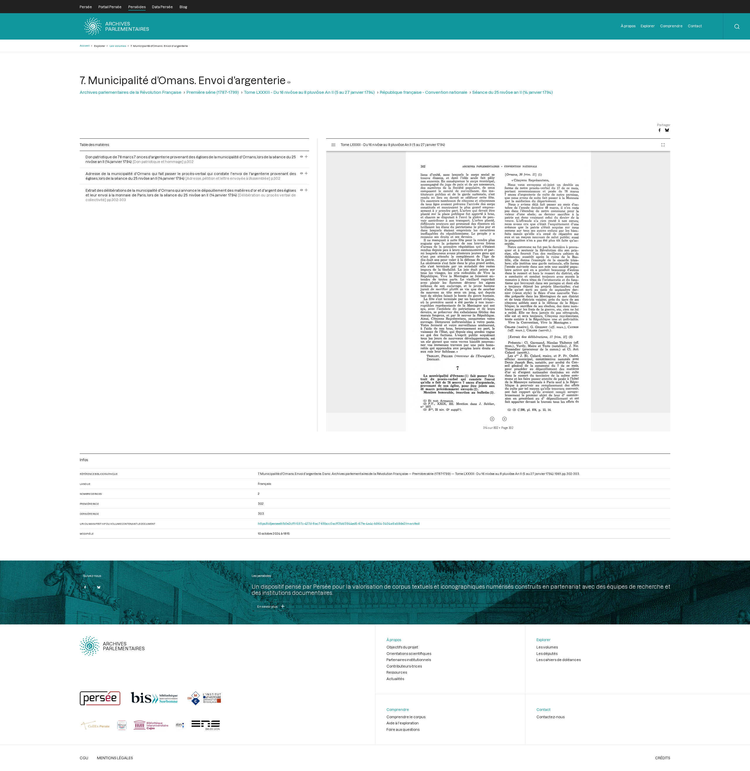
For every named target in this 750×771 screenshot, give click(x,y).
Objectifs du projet (402, 647)
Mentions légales (115, 758)
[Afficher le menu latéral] (333, 145)
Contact (695, 26)
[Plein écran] (663, 145)
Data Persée (162, 7)
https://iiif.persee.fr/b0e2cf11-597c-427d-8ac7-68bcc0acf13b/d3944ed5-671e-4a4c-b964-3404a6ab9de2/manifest (339, 523)
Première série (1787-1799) (212, 92)
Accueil (85, 45)
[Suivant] (504, 419)
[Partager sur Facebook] (659, 130)
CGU (84, 758)
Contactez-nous (550, 717)
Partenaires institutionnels (408, 660)
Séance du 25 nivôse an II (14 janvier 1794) (512, 92)
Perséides (137, 7)
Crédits (662, 758)
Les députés (547, 653)
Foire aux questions (403, 729)
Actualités (395, 679)
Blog (183, 7)
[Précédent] (492, 419)
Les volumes (118, 45)
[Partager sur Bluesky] (667, 130)
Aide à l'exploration (402, 723)
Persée (86, 7)
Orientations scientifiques (408, 653)
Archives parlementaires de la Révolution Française (130, 92)
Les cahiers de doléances (558, 660)
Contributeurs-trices (404, 666)
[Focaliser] (306, 157)
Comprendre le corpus (405, 717)
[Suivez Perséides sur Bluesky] (98, 587)
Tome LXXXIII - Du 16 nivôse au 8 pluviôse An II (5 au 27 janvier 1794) (309, 92)
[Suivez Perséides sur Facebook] (85, 587)
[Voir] (289, 80)
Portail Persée (110, 7)
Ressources (396, 672)
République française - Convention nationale (423, 92)
